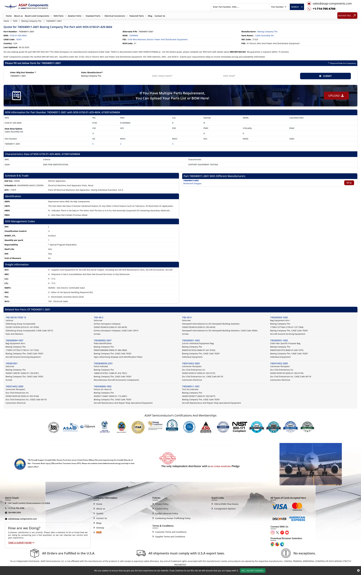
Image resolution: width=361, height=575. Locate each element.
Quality (99, 513)
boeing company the (267, 31)
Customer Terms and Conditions (171, 532)
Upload (334, 95)
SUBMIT (327, 76)
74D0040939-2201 (103, 363)
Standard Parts (93, 16)
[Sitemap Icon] (98, 532)
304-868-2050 (14, 512)
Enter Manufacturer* (92, 72)
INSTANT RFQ (344, 15)
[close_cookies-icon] (358, 570)
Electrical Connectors (115, 16)
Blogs (99, 523)
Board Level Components (37, 16)
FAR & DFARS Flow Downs (226, 504)
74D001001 (11, 363)
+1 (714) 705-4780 (16, 508)
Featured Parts (136, 16)
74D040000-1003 (102, 386)
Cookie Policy (161, 508)
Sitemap (100, 527)
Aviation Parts (74, 16)
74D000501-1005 (279, 340)
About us (18, 16)
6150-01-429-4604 (18, 35)
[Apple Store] (272, 544)
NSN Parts (58, 16)
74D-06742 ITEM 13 (16, 317)
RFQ (349, 182)
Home (9, 16)
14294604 (133, 35)
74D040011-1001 (191, 386)
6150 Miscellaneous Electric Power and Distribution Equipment (158, 39)
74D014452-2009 (14, 386)
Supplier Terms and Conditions (170, 536)
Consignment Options (224, 508)
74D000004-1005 (279, 317)
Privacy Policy (162, 504)
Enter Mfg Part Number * (23, 72)
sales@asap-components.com (22, 518)
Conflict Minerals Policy (166, 513)
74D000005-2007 (102, 340)
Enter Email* (229, 72)
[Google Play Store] (277, 544)
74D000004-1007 (14, 340)
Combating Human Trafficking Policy (173, 518)
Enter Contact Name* (162, 72)
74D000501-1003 (191, 340)
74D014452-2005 (279, 363)
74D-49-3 (98, 317)
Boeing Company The (31, 21)
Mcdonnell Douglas (192, 183)
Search (295, 7)
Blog (150, 16)
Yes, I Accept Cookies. (252, 570)
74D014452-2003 (191, 363)
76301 (19, 39)
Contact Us (160, 16)
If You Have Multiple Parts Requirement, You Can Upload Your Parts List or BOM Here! (172, 95)
